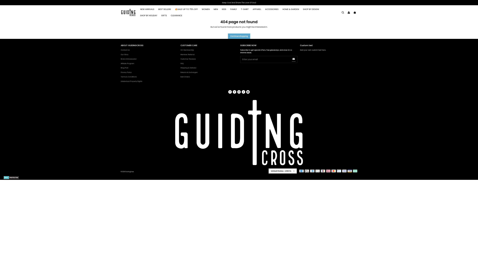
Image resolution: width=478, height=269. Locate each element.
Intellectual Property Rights (131, 81)
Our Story (124, 54)
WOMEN (206, 9)
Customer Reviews (188, 59)
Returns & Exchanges (189, 72)
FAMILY (233, 9)
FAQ (182, 63)
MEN (216, 9)
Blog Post (124, 68)
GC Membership (187, 50)
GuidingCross (129, 172)
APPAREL (257, 9)
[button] (342, 12)
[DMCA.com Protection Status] (11, 179)
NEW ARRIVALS (147, 9)
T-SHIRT (245, 9)
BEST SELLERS (164, 9)
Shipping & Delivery (188, 68)
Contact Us (125, 50)
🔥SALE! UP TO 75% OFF (186, 9)
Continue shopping (239, 36)
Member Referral (187, 54)
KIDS (224, 9)
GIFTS (164, 15)
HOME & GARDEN (290, 9)
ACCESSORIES (271, 9)
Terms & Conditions (129, 77)
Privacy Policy (126, 72)
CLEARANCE (176, 15)
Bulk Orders (185, 77)
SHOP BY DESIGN (311, 9)
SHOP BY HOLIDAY (148, 15)
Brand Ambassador (129, 59)
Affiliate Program (127, 63)
